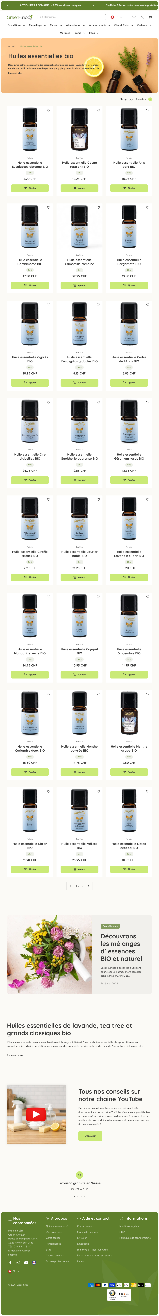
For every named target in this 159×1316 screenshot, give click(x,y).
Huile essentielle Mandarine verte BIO (30, 651)
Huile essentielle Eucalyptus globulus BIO (79, 359)
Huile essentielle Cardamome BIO (29, 262)
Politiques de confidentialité (135, 1238)
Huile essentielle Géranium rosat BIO (129, 456)
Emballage (83, 1244)
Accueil (11, 46)
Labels (81, 1261)
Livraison (82, 1238)
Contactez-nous (86, 1226)
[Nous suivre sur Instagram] (18, 1262)
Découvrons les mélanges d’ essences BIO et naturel (121, 947)
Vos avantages (54, 1232)
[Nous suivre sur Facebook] (10, 1262)
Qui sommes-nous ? (57, 1226)
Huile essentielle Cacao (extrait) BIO (79, 165)
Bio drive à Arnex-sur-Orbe (92, 1249)
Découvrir (90, 1136)
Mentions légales (129, 1226)
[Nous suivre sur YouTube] (26, 1262)
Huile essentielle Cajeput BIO (79, 651)
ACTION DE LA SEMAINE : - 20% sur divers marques (42, 5)
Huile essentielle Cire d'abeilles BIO (30, 456)
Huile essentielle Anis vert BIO (129, 165)
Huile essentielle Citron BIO (30, 846)
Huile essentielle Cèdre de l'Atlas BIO (129, 359)
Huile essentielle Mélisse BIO (79, 846)
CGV (122, 1232)
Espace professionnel (58, 1261)
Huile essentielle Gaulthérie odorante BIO (79, 456)
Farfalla (30, 158)
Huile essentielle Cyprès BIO (30, 359)
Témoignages (53, 1244)
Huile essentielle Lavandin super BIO (129, 554)
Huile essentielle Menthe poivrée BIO (79, 748)
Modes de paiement (88, 1232)
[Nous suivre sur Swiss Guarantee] (34, 1262)
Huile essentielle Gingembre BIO (129, 651)
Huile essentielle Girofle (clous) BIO (30, 554)
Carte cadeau (53, 1238)
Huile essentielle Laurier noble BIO (79, 554)
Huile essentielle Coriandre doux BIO (30, 748)
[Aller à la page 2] (89, 886)
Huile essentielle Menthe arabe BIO (129, 748)
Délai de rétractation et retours (94, 1255)
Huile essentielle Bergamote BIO (129, 262)
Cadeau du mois (55, 1255)
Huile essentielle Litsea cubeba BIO (129, 846)
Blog (48, 1249)
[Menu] (129, 1291)
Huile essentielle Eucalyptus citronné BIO (30, 165)
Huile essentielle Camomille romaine (79, 262)
